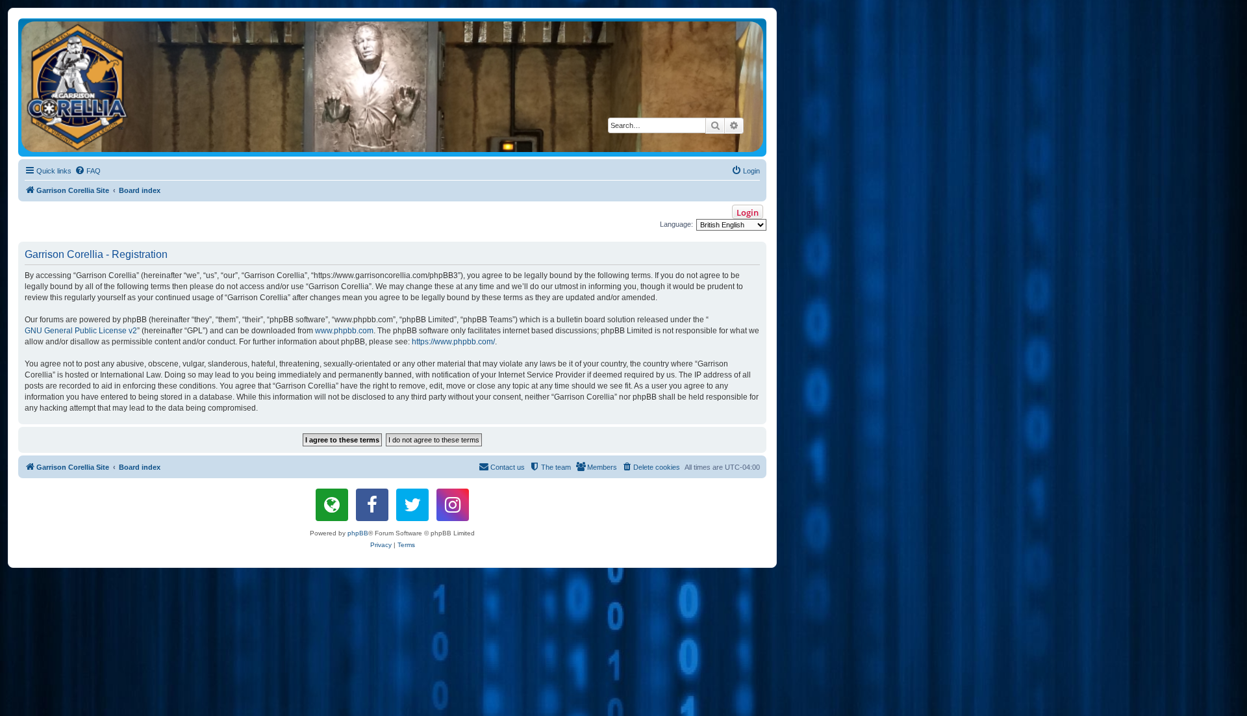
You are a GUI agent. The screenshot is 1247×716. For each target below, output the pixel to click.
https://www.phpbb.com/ (453, 341)
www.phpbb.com (344, 330)
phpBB (357, 533)
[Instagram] (452, 505)
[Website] (332, 505)
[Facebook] (372, 505)
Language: (676, 224)
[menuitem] (88, 171)
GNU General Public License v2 (81, 330)
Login (748, 212)
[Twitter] (412, 505)
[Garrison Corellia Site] (392, 86)
